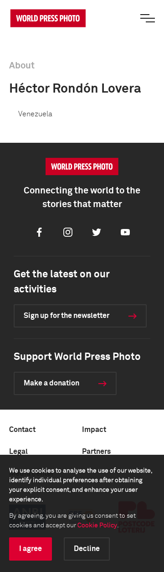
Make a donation (51, 383)
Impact (94, 429)
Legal (18, 451)
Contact (22, 429)
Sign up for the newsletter (66, 315)
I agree (30, 548)
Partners (96, 451)
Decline (87, 548)
